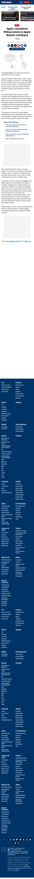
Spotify (15, 843)
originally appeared (15, 241)
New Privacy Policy (20, 848)
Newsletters (30, 839)
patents (26, 209)
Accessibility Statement (14, 853)
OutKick (19, 436)
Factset (26, 864)
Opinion (18, 402)
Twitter (12, 45)
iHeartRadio (18, 843)
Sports (4, 436)
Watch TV (26, 2)
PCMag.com (27, 241)
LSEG (17, 870)
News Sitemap (24, 853)
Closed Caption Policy (13, 851)
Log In (21, 2)
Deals (3, 503)
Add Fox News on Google (18, 48)
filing (30, 81)
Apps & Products (4, 581)
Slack (23, 839)
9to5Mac (26, 181)
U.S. (3, 382)
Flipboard (18, 45)
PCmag (17, 39)
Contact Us (25, 851)
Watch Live (5, 557)
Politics (18, 382)
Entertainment (21, 424)
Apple (17, 25)
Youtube (13, 839)
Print (22, 45)
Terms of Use (11, 848)
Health (18, 481)
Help (20, 851)
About (18, 557)
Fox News (6, 2)
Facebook (9, 45)
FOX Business (21, 503)
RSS (26, 839)
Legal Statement (17, 868)
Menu (32, 2)
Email (25, 45)
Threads (15, 45)
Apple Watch (9, 73)
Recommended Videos (13, 7)
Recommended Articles (26, 7)
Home (3, 7)
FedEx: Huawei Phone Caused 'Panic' (15, 138)
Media (3, 424)
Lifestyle (4, 481)
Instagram (10, 839)
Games (18, 528)
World (3, 402)
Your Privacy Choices (16, 849)
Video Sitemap (11, 854)
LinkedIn (20, 839)
